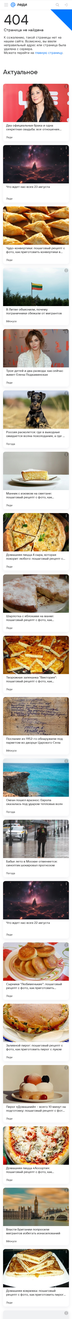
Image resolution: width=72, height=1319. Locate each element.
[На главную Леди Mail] (21, 4)
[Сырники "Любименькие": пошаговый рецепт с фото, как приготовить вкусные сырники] (36, 971)
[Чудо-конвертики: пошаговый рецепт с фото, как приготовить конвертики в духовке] (36, 235)
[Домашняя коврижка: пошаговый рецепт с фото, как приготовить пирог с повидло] (36, 1278)
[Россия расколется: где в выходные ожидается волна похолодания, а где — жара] (36, 419)
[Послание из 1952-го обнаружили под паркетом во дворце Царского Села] (36, 726)
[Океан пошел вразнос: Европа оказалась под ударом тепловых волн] (36, 787)
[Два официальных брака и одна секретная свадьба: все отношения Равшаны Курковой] (36, 112)
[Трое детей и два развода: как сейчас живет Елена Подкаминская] (36, 358)
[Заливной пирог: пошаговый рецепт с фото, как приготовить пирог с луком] (36, 1032)
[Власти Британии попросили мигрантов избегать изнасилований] (36, 1216)
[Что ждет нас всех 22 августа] (36, 910)
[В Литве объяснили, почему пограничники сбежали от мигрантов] (36, 296)
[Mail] (13, 4)
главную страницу (48, 53)
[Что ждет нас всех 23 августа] (36, 174)
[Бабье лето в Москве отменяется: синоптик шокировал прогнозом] (36, 848)
